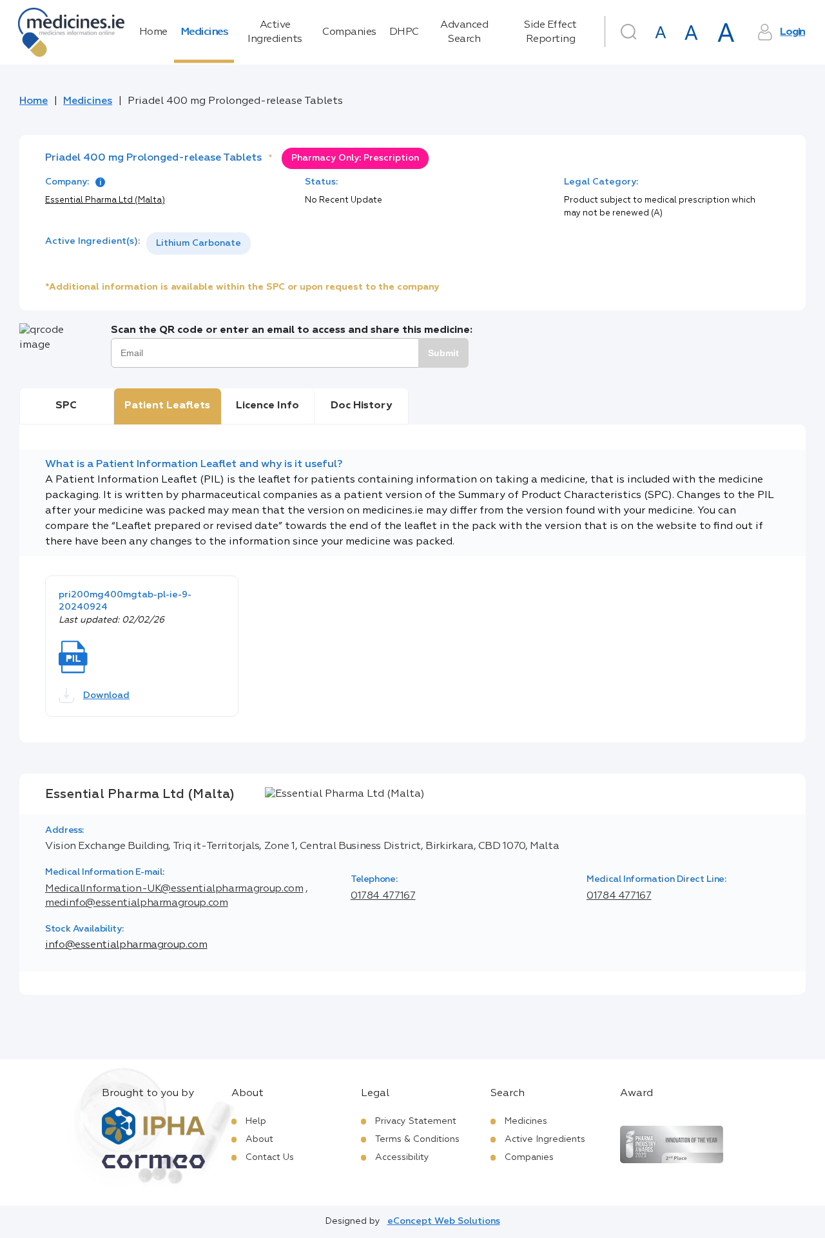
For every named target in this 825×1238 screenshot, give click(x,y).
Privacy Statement (415, 1121)
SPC (66, 406)
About (259, 1139)
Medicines (204, 32)
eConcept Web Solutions (443, 1221)
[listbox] (198, 243)
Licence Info (267, 406)
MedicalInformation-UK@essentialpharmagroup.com (174, 889)
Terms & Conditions (417, 1139)
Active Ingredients (275, 32)
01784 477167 (383, 896)
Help (256, 1121)
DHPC (404, 32)
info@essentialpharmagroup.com (126, 945)
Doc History (361, 406)
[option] (198, 243)
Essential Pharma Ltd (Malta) (105, 200)
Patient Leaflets (167, 406)
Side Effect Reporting (550, 32)
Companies (349, 32)
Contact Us (270, 1157)
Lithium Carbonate (198, 243)
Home (153, 32)
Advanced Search (464, 32)
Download (106, 695)
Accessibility (402, 1157)
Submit (443, 353)
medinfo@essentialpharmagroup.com (136, 903)
